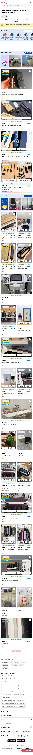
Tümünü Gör (28, 31)
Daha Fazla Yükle (16, 651)
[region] (17, 36)
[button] (2, 2)
